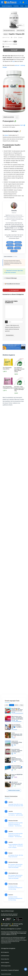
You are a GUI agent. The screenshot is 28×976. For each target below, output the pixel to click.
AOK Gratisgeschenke (6, 965)
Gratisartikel (13, 933)
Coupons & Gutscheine (6, 974)
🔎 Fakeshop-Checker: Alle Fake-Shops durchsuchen (15, 856)
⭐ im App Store (6, 923)
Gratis (21, 6)
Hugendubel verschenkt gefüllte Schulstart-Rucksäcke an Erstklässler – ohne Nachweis (15, 824)
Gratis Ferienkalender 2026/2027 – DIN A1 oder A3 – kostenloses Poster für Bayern (15, 846)
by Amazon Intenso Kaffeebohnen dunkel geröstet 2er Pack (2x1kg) (15, 887)
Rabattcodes (23, 933)
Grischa (14, 210)
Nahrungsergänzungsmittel (9, 30)
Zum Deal (13, 50)
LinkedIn (17, 248)
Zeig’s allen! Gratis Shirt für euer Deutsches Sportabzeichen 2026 (15, 805)
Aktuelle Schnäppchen (7, 6)
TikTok (9, 248)
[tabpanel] (14, 747)
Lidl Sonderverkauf (5, 955)
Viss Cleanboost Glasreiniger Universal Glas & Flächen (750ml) (19, 369)
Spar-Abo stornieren (10, 272)
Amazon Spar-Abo (20, 30)
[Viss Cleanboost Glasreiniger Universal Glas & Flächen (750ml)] (19, 359)
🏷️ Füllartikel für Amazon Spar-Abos (13, 270)
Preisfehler (16, 6)
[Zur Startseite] (11, 2)
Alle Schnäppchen (5, 952)
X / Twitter (9, 245)
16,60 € (21, 125)
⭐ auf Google (13, 925)
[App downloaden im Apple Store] (6, 919)
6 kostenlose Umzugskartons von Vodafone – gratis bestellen (15, 814)
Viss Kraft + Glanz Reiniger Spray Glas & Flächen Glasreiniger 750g (19, 388)
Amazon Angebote (5, 962)
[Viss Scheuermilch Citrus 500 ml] (8, 359)
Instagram (17, 245)
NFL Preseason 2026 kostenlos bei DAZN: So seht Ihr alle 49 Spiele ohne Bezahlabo (15, 866)
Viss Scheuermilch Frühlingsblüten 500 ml (8, 387)
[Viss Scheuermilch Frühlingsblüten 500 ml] (8, 378)
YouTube (13, 250)
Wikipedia (9, 242)
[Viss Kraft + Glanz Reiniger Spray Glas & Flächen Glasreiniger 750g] (19, 378)
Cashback (8, 934)
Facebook (17, 242)
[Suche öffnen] (20, 2)
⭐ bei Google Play (17, 923)
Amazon (15, 44)
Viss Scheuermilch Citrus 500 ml (7, 368)
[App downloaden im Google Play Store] (18, 919)
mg (13, 61)
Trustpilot (4, 925)
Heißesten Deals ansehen (14, 790)
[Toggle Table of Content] (16, 117)
